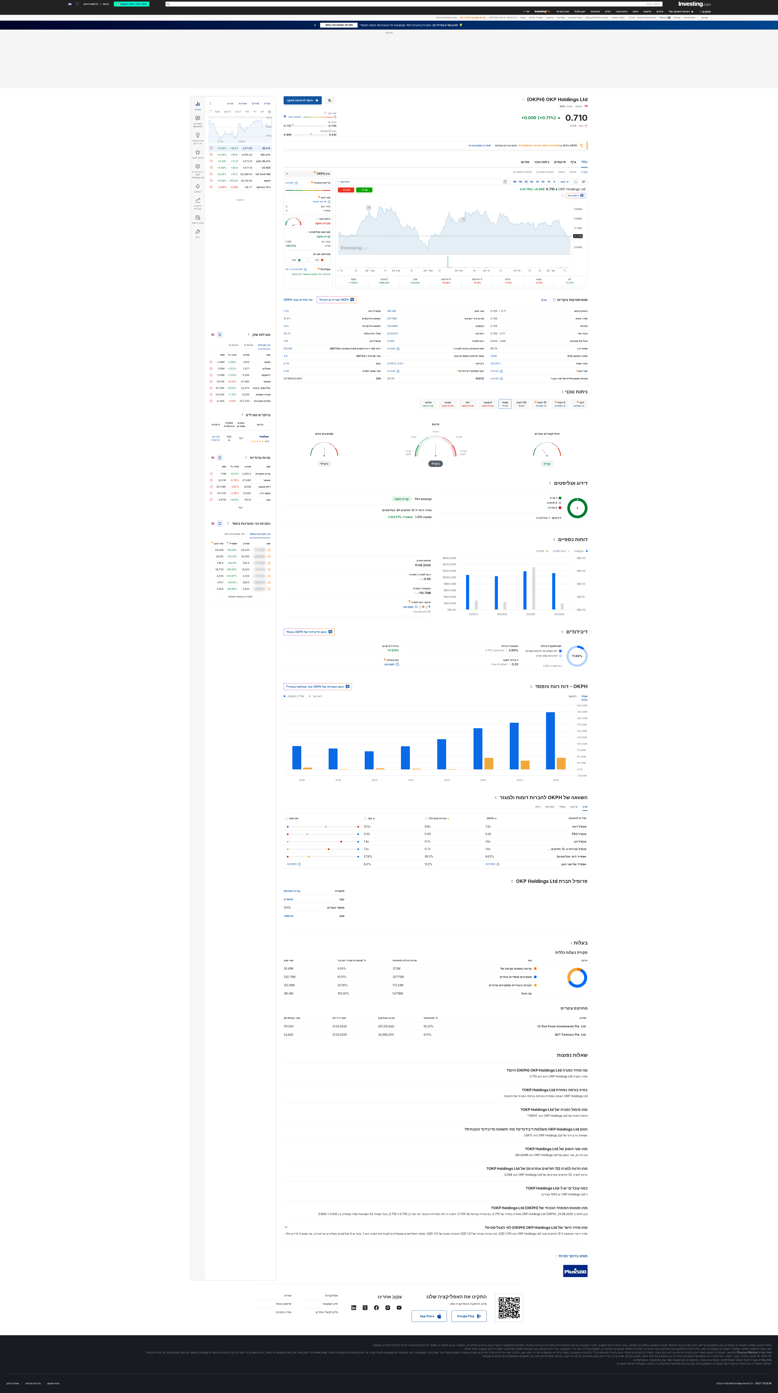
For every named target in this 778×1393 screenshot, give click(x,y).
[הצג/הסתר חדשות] (505, 182)
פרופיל (573, 171)
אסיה (523, 17)
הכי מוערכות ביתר (234, 533)
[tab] (579, 404)
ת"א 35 (266, 148)
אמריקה (561, 17)
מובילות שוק (261, 334)
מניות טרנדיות (260, 457)
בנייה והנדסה (292, 891)
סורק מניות (563, 11)
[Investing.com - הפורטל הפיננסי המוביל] (695, 4)
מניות (705, 17)
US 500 (266, 167)
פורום (525, 162)
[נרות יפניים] (583, 182)
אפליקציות (331, 1295)
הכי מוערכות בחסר (260, 533)
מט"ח (267, 103)
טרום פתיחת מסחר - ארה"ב (642, 17)
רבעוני (572, 696)
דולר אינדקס (263, 186)
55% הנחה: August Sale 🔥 (131, 4)
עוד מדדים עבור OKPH (298, 299)
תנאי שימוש (53, 1383)
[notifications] (77, 4)
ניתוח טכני (541, 162)
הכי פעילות (264, 344)
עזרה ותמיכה (283, 1312)
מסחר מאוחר (618, 17)
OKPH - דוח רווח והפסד (561, 686)
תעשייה (288, 899)
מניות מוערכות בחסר (446, 17)
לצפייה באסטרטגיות (480, 145)
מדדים (255, 103)
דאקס (267, 180)
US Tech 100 (262, 174)
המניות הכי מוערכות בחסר (251, 523)
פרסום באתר (283, 1303)
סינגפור (288, 916)
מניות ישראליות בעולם (597, 17)
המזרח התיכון (536, 17)
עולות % (248, 344)
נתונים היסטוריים (545, 171)
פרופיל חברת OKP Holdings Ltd (552, 881)
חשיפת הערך (294, 116)
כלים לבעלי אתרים (327, 1312)
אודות (287, 1295)
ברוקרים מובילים (258, 415)
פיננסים (560, 162)
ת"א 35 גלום (263, 161)
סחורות (243, 103)
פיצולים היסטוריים (522, 171)
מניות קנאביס (575, 17)
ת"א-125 (265, 154)
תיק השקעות (330, 1303)
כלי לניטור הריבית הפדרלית (503, 17)
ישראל (677, 17)
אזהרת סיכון (13, 1383)
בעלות (562, 171)
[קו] (576, 182)
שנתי (584, 696)
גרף (573, 162)
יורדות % (234, 344)
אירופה (549, 17)
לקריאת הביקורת (216, 438)
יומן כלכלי (580, 11)
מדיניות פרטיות (33, 1383)
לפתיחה (490, 864)
